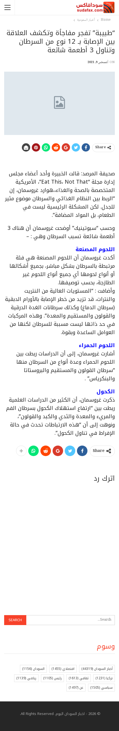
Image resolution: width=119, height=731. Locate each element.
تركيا (104, 678)
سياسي (101, 688)
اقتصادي (62, 669)
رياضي (26, 678)
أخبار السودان (97, 669)
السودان (33, 669)
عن (76, 688)
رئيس (52, 678)
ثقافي (79, 678)
